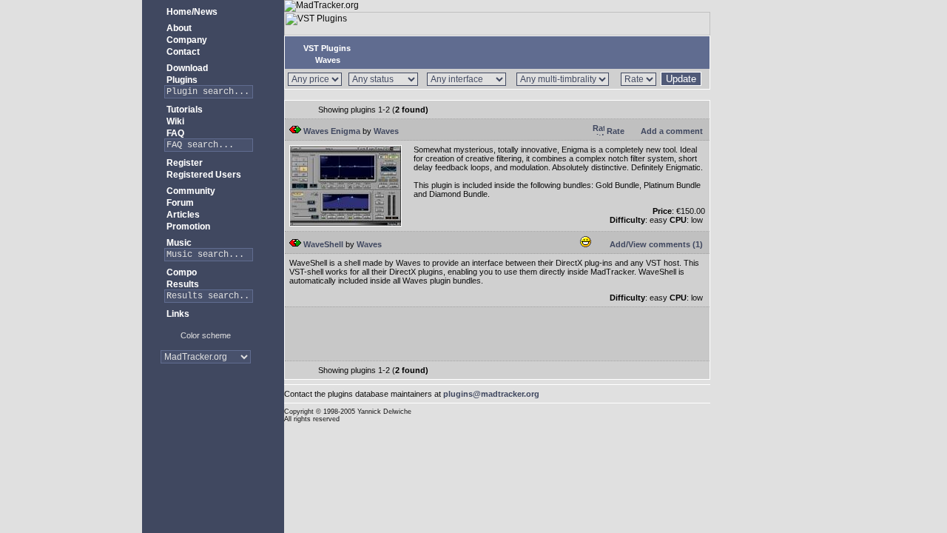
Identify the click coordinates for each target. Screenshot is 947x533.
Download (186, 68)
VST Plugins (326, 48)
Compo (180, 272)
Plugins (181, 80)
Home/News (191, 12)
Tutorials (183, 109)
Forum (179, 203)
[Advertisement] (205, 421)
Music (178, 243)
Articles (182, 214)
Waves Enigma (330, 131)
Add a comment (670, 131)
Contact (182, 52)
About (178, 28)
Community (189, 191)
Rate (614, 131)
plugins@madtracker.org (491, 393)
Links (176, 314)
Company (185, 40)
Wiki (174, 121)
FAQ (174, 133)
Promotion (187, 226)
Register (183, 163)
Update (681, 78)
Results (181, 284)
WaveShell (322, 244)
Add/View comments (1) (655, 244)
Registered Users (202, 175)
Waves (326, 60)
